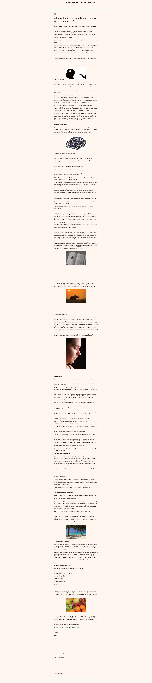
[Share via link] (63, 654)
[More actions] (97, 14)
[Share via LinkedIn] (60, 654)
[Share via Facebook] (54, 654)
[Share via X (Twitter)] (57, 654)
